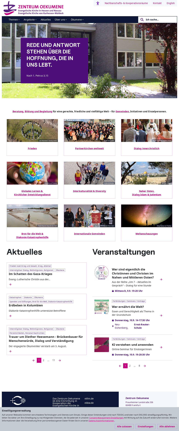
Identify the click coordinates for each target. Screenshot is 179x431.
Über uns (60, 19)
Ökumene (76, 19)
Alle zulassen (124, 426)
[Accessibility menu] (98, 3)
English (171, 3)
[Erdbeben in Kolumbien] (47, 315)
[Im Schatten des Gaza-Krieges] (47, 284)
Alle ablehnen (167, 426)
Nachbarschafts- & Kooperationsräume (126, 3)
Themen (13, 19)
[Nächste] (60, 360)
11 (53, 360)
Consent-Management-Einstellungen (106, 417)
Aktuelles (46, 19)
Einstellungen (145, 426)
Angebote (29, 19)
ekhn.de (89, 398)
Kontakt (157, 3)
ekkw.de (89, 402)
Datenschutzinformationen (101, 420)
